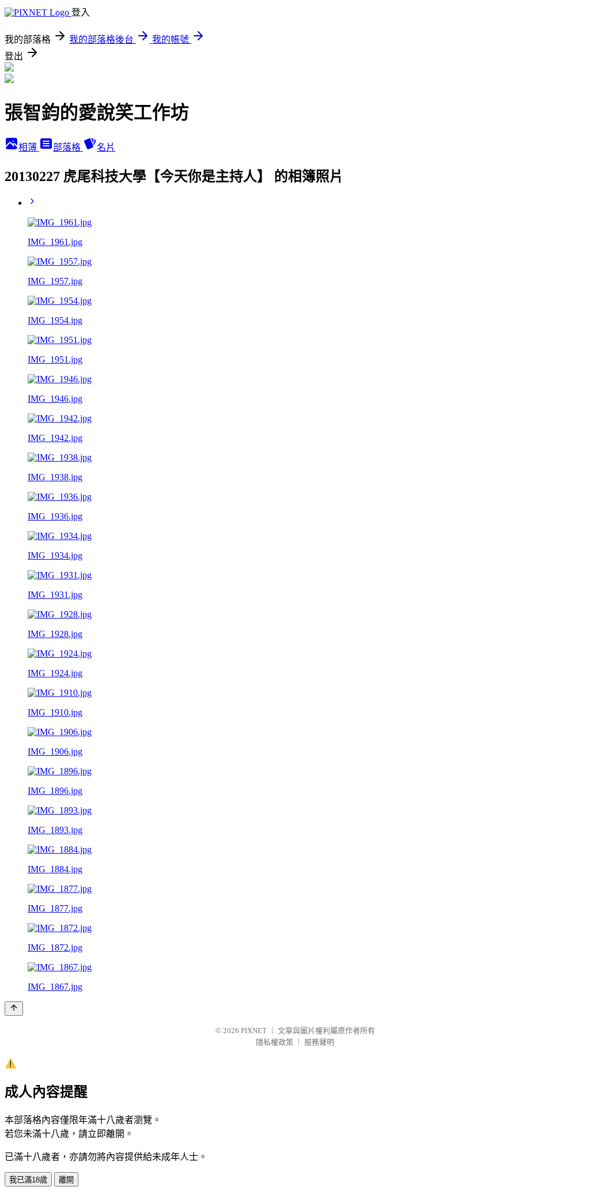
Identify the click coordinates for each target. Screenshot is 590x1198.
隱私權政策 (274, 1042)
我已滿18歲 (28, 1180)
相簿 (28, 147)
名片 (106, 147)
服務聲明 (319, 1042)
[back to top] (14, 1008)
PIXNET (254, 1030)
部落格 (68, 147)
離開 (66, 1180)
